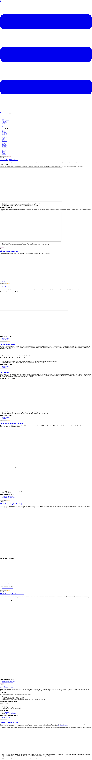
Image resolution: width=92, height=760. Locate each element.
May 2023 (3, 143)
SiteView (3, 119)
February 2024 (4, 141)
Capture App (4, 121)
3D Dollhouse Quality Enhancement (7, 496)
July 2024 (3, 140)
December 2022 (4, 147)
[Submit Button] (10, 113)
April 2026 (4, 132)
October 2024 (4, 138)
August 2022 (4, 150)
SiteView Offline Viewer (6, 124)
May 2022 (3, 153)
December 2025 (4, 133)
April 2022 (4, 154)
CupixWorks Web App (5, 118)
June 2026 (3, 131)
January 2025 (4, 136)
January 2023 (4, 146)
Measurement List (5, 339)
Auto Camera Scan (5, 281)
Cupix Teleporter (4, 125)
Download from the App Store (8, 712)
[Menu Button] (46, 106)
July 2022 (3, 151)
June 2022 (3, 152)
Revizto (3, 123)
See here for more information (62, 725)
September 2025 (4, 134)
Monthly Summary (5, 126)
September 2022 (4, 149)
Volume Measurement (5, 338)
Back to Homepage (3, 1)
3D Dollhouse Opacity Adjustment (7, 682)
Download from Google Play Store (10, 713)
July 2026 (3, 130)
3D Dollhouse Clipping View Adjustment (8, 497)
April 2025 (4, 135)
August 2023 (4, 142)
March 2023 (4, 144)
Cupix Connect (4, 122)
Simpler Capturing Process (6, 717)
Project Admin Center (5, 120)
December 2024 (4, 137)
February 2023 (4, 145)
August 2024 (4, 139)
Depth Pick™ (4, 367)
